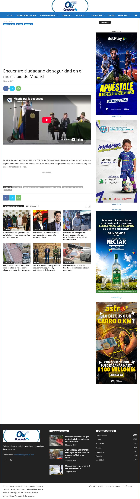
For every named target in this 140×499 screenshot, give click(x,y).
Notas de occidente (26, 15)
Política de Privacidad (95, 486)
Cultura (66, 15)
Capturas (7, 230)
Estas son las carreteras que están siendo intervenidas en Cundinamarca (77, 439)
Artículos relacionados (13, 206)
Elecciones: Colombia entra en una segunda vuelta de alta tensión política (46, 234)
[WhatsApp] (18, 88)
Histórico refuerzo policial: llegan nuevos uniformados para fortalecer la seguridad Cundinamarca (75, 236)
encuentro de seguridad (32, 187)
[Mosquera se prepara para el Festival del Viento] (56, 470)
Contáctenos (127, 486)
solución (8, 190)
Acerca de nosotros (112, 486)
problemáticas (68, 187)
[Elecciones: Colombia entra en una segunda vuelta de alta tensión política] (47, 220)
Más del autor (31, 206)
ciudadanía (17, 187)
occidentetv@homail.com (24, 455)
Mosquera (100, 444)
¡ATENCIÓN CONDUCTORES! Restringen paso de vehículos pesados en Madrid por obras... (77, 454)
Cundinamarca (47, 15)
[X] (12, 88)
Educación (97, 15)
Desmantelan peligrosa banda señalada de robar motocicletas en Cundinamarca (16, 234)
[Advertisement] (47, 48)
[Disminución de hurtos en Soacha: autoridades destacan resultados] (77, 253)
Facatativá (100, 452)
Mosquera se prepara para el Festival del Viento (77, 467)
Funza (98, 440)
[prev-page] (86, 206)
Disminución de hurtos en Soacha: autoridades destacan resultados (76, 267)
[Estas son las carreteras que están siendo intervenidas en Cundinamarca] (56, 440)
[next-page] (89, 206)
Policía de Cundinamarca (51, 187)
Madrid (19, 24)
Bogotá (36, 262)
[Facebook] (6, 88)
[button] (136, 15)
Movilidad (99, 460)
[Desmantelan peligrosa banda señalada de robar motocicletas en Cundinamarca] (16, 220)
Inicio (10, 15)
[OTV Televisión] (70, 6)
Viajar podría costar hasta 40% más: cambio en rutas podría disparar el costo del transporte (16, 267)
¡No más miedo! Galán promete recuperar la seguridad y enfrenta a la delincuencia (46, 267)
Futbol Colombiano (118, 15)
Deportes (80, 15)
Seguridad (28, 24)
